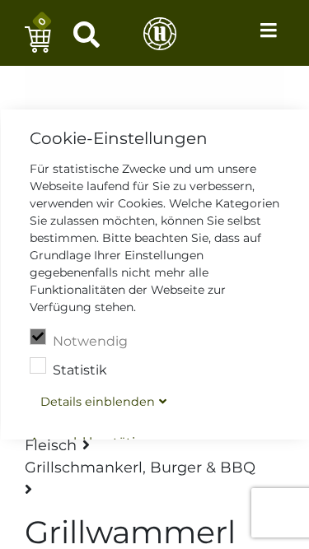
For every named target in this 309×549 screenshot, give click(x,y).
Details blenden (97, 401)
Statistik (79, 370)
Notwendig (89, 341)
